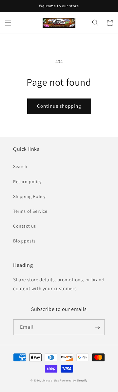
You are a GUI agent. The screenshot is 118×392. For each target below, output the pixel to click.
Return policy (27, 181)
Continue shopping (59, 106)
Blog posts (24, 241)
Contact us (24, 226)
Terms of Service (30, 211)
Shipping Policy (29, 196)
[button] (8, 22)
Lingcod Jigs (50, 380)
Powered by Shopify (74, 380)
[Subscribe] (97, 327)
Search (20, 166)
